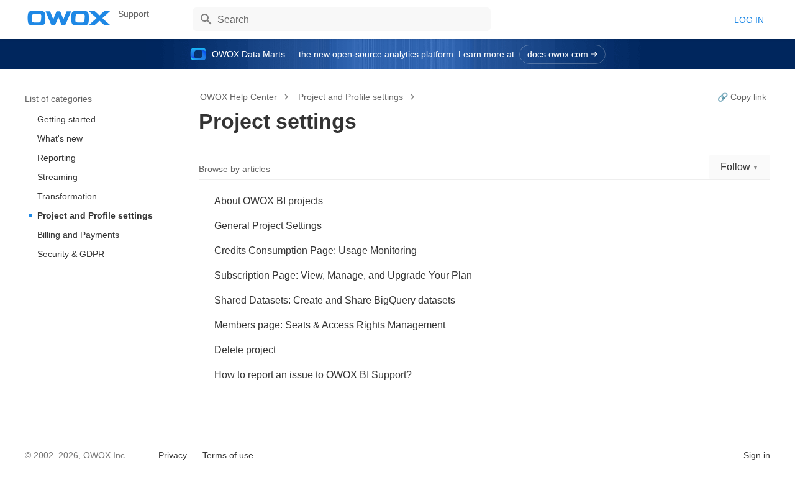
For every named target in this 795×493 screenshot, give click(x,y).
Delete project (245, 350)
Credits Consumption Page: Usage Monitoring (315, 250)
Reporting (56, 158)
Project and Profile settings (95, 215)
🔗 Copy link (741, 97)
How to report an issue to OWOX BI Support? (313, 374)
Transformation (67, 196)
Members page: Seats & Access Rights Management (329, 325)
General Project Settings (268, 225)
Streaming (57, 177)
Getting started (66, 119)
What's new (60, 138)
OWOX (69, 18)
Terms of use (227, 455)
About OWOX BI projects (268, 201)
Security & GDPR (70, 254)
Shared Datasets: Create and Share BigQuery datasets (334, 300)
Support (133, 14)
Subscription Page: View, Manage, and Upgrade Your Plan (343, 275)
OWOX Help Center (238, 97)
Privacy (172, 455)
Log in (749, 20)
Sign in (756, 455)
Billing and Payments (78, 235)
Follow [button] (735, 166)
